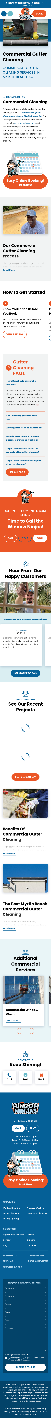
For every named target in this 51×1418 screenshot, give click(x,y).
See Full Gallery (25, 777)
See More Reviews (25, 673)
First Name (10, 1288)
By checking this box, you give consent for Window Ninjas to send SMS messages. (26, 1359)
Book (39, 13)
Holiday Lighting (11, 1218)
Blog (5, 1245)
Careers (31, 1240)
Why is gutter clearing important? (24, 427)
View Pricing (14, 334)
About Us (9, 1229)
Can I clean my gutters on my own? (21, 417)
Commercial (35, 1255)
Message (9, 1328)
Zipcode (9, 1320)
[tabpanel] (23, 321)
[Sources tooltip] (37, 405)
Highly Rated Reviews (13, 1234)
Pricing (8, 1261)
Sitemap (35, 1411)
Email (8, 1313)
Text (25, 538)
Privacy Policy (10, 1411)
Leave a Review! (37, 1261)
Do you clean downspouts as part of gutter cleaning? (23, 462)
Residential (11, 1255)
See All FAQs (17, 472)
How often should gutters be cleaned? (21, 383)
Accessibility (23, 1411)
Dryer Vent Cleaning (37, 1213)
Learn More (12, 1020)
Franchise (31, 1245)
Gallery (30, 1234)
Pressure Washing (36, 1208)
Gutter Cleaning (11, 1213)
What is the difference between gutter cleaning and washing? (22, 438)
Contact (7, 1240)
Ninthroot (31, 1414)
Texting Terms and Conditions (18, 1355)
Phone (8, 1304)
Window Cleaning (11, 1208)
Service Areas (12, 1267)
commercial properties (25, 123)
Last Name (10, 1296)
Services (9, 1202)
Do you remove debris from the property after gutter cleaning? (22, 450)
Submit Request (25, 1367)
